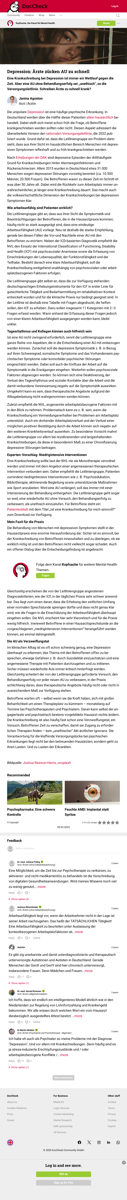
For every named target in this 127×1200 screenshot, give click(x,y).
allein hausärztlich (99, 117)
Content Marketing (63, 1114)
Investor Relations (17, 1108)
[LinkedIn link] (108, 1142)
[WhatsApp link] (118, 1142)
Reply (12, 892)
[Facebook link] (79, 1142)
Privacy (112, 1114)
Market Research (62, 1120)
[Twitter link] (89, 1142)
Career (10, 1120)
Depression (35, 112)
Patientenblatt (17, 509)
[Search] (117, 15)
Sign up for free (63, 1182)
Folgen (45, 575)
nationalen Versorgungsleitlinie (69, 133)
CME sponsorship (63, 1126)
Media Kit (58, 1102)
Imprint (112, 1126)
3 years (114, 863)
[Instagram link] (99, 1142)
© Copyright (13, 822)
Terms (111, 1108)
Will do (63, 1174)
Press (10, 1114)
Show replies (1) (19, 983)
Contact (112, 1102)
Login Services (61, 1108)
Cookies (112, 1120)
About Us (12, 1102)
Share (106, 23)
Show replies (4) (19, 899)
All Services (59, 1132)
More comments (63, 1077)
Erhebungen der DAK (31, 157)
